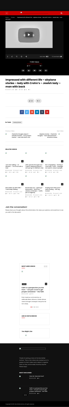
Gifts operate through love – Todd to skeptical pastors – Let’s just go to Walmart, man (34, 166)
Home (7, 17)
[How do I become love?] (23, 380)
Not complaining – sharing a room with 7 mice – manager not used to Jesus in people (54, 166)
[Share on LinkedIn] (37, 112)
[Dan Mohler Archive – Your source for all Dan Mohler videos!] (34, 13)
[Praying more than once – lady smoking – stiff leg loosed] (54, 180)
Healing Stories (17, 122)
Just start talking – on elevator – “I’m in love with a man (14, 166)
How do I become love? (36, 376)
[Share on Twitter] (27, 112)
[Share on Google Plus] (32, 112)
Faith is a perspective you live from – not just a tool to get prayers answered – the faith (33, 290)
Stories (13, 17)
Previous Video (9, 131)
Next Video (60, 131)
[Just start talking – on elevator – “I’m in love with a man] (14, 157)
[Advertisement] (36, 5)
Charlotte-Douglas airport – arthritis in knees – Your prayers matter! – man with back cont (21, 135)
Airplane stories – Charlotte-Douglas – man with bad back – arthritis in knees (47, 135)
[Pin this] (47, 112)
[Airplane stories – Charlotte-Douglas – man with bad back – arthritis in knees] (61, 135)
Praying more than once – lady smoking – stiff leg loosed (53, 189)
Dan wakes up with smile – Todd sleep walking (13, 188)
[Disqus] (34, 236)
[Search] (61, 13)
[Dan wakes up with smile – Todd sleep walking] (14, 180)
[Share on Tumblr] (42, 112)
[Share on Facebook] (22, 112)
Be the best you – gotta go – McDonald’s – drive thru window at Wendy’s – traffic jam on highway (34, 190)
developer (9, 170)
